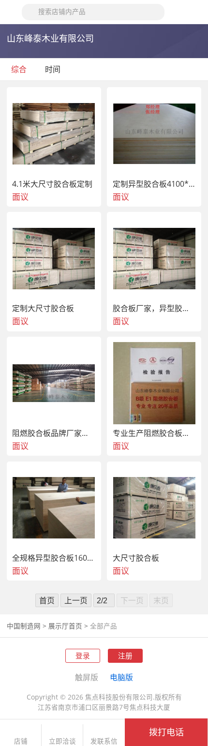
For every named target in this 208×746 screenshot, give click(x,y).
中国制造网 (24, 626)
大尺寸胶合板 (136, 558)
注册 (125, 655)
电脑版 (121, 677)
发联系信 (104, 741)
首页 (47, 600)
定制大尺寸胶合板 (43, 309)
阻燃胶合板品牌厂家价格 (54, 433)
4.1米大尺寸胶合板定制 (52, 184)
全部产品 (103, 626)
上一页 (76, 600)
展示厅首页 (65, 626)
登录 (82, 655)
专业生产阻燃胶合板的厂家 (154, 433)
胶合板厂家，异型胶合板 (154, 309)
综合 (19, 69)
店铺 (21, 741)
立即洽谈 (62, 741)
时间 (53, 69)
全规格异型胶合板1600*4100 (54, 558)
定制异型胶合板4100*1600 (154, 184)
